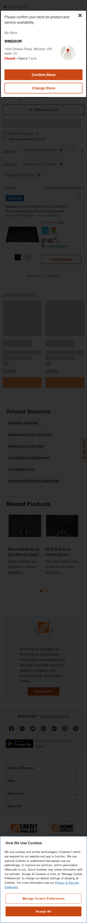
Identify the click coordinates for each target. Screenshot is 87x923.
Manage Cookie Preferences (43, 898)
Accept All (43, 911)
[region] (43, 879)
